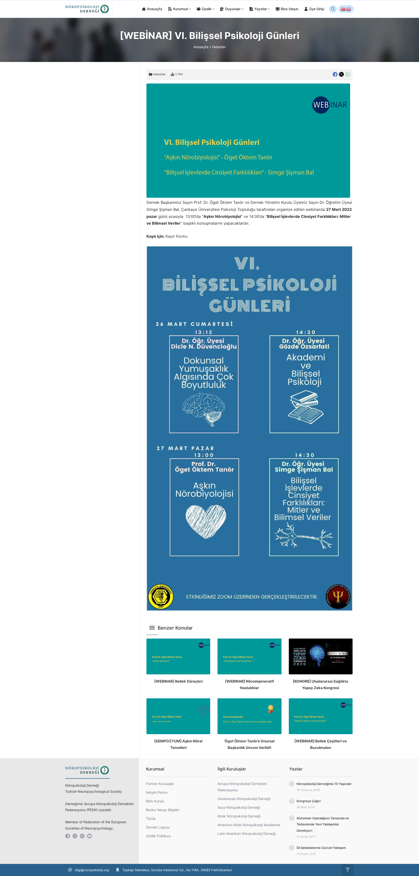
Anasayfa (200, 47)
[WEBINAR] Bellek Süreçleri (178, 681)
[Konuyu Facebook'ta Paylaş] (335, 74)
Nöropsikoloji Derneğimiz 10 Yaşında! (324, 784)
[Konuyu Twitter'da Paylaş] (341, 74)
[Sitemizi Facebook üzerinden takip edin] (67, 836)
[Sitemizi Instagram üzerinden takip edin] (82, 836)
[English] (348, 9)
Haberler (219, 47)
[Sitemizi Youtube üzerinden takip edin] (89, 836)
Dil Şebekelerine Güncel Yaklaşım (321, 848)
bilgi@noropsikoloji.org (92, 870)
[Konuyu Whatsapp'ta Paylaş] (347, 74)
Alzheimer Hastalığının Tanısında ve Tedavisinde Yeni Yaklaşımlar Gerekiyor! (323, 824)
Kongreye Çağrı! (309, 801)
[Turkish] (343, 9)
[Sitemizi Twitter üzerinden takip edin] (75, 836)
